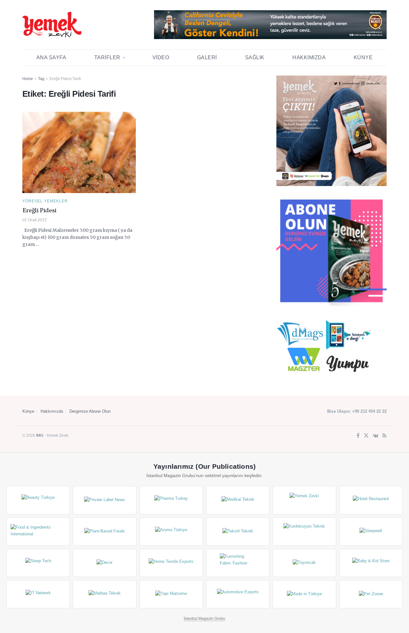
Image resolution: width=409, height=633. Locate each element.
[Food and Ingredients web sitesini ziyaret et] (38, 531)
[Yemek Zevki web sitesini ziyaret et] (304, 500)
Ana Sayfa (51, 57)
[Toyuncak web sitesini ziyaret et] (304, 563)
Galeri (207, 57)
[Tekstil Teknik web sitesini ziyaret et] (237, 531)
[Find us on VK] (375, 436)
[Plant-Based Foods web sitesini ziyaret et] (104, 531)
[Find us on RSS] (384, 436)
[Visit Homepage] (51, 24)
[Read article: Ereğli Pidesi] (79, 152)
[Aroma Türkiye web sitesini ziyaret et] (171, 531)
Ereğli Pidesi (39, 210)
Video (160, 57)
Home (27, 79)
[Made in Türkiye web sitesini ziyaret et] (304, 594)
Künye (363, 57)
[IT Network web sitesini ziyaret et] (38, 594)
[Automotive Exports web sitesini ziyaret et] (237, 594)
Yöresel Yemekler (45, 201)
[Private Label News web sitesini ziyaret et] (104, 500)
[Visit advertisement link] (270, 24)
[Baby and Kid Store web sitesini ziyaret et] (371, 563)
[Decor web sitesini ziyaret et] (104, 563)
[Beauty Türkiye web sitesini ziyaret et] (38, 500)
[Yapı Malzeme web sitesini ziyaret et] (171, 594)
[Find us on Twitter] (366, 436)
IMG (39, 435)
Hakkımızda (309, 57)
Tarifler (107, 57)
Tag (41, 79)
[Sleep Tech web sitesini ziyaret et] (38, 563)
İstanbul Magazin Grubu (204, 618)
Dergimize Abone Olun (90, 411)
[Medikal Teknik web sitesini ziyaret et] (237, 500)
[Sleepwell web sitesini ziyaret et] (371, 531)
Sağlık (255, 57)
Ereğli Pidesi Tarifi (65, 79)
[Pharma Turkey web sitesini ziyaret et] (171, 500)
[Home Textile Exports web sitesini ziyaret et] (171, 563)
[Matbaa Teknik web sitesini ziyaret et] (104, 594)
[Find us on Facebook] (358, 436)
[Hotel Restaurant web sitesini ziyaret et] (371, 500)
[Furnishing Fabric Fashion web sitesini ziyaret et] (237, 563)
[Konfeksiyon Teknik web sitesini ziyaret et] (304, 531)
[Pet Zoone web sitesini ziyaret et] (371, 594)
